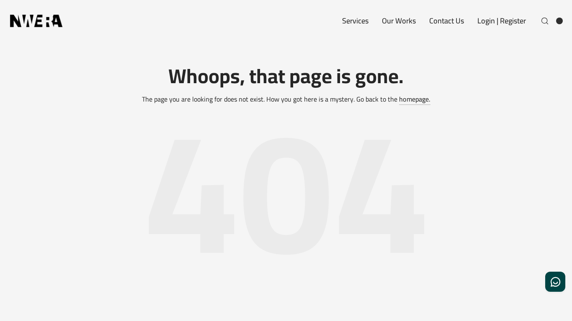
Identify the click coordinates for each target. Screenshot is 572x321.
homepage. (414, 99)
